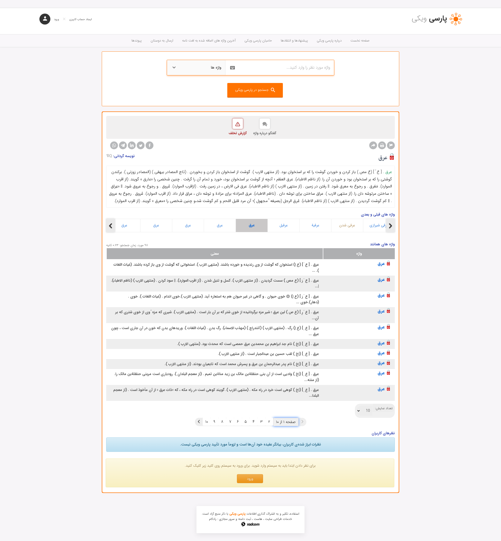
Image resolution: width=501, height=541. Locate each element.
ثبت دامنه (244, 518)
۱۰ (206, 422)
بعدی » (199, 422)
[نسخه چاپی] (382, 145)
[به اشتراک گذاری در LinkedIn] (132, 145)
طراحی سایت (273, 518)
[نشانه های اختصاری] (391, 145)
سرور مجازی (227, 518)
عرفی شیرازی (379, 225)
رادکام (212, 518)
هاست (258, 518)
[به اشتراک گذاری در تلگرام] (123, 145)
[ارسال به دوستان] (373, 145)
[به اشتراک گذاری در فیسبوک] (149, 145)
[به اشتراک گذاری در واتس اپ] (114, 145)
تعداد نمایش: (384, 408)
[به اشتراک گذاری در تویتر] (141, 145)
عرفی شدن (347, 225)
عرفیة (315, 225)
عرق (124, 225)
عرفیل (283, 225)
